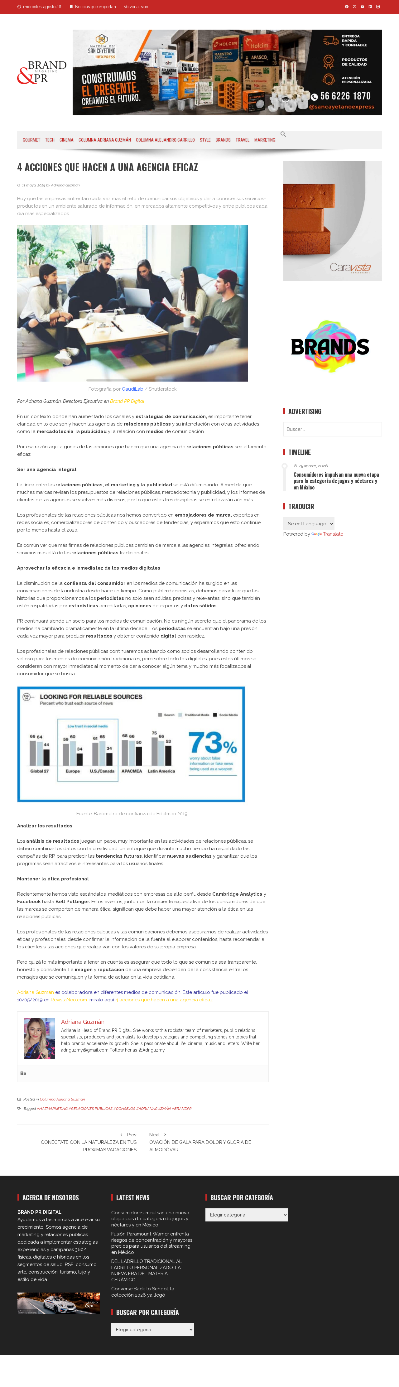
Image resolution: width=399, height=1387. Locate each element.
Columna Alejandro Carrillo (165, 139)
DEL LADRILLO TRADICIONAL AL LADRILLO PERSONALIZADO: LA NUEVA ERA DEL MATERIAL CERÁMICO (146, 1271)
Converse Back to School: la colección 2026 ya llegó (142, 1292)
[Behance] (23, 1074)
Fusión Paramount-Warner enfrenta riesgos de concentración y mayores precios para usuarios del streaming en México (151, 1243)
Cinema (67, 139)
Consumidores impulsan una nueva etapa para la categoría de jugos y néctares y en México (336, 481)
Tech (50, 139)
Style (205, 139)
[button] (283, 134)
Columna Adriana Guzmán (105, 139)
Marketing (264, 139)
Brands (223, 139)
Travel (242, 139)
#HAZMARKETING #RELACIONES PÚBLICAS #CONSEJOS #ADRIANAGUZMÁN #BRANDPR (114, 1108)
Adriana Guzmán (35, 992)
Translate (333, 534)
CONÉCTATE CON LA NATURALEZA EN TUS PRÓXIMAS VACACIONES (89, 1142)
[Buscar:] (332, 429)
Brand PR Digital (127, 401)
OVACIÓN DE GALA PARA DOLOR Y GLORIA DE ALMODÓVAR (200, 1142)
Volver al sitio (136, 6)
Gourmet (31, 139)
